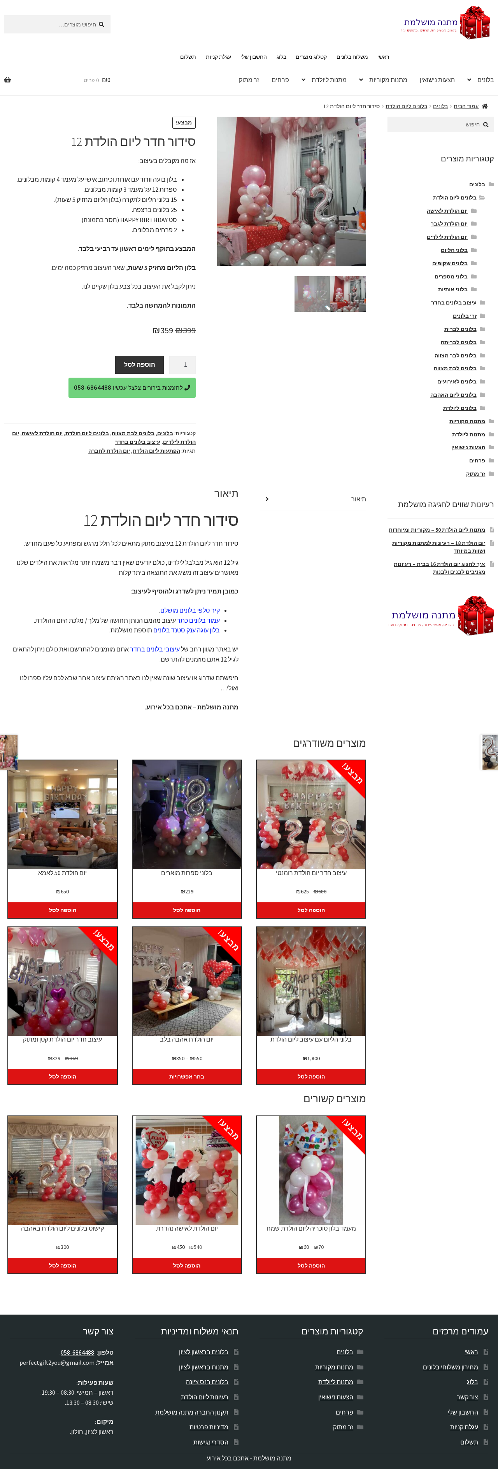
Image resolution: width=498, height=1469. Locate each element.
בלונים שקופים (450, 263)
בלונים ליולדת (460, 407)
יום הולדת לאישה (42, 433)
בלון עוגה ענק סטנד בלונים (186, 630)
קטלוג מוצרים (311, 56)
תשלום (188, 56)
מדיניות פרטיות (208, 1427)
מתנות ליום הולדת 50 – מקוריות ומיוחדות (437, 529)
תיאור (358, 499)
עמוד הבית (466, 106)
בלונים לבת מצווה (133, 433)
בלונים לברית (460, 329)
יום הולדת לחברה (109, 450)
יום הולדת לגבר (449, 223)
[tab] (313, 499)
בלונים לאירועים (457, 381)
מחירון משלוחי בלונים (450, 1367)
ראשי (383, 56)
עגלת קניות (218, 56)
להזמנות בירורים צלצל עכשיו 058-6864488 (129, 387)
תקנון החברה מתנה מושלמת (191, 1412)
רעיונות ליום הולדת (204, 1397)
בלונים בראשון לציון (203, 1352)
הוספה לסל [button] (311, 910)
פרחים (280, 80)
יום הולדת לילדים (447, 236)
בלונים (440, 106)
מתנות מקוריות (388, 80)
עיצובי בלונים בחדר (155, 649)
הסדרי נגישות (210, 1442)
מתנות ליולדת (329, 80)
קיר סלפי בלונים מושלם (190, 610)
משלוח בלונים (352, 56)
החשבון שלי (253, 56)
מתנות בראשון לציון (203, 1367)
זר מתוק (249, 80)
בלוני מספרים (451, 276)
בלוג (281, 56)
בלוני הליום (454, 250)
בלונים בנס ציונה (207, 1382)
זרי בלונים (465, 315)
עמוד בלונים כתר (198, 620)
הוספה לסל (139, 364)
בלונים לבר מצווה (456, 355)
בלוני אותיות (453, 289)
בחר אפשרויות (186, 1076)
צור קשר (467, 1397)
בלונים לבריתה (459, 342)
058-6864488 (77, 1352)
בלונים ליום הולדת (406, 106)
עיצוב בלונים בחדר (137, 441)
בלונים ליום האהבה (453, 394)
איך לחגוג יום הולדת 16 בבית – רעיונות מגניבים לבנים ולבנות (439, 567)
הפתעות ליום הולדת (156, 450)
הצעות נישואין (437, 80)
